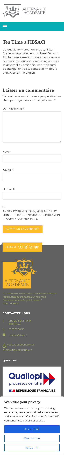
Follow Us (11, 246)
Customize (32, 438)
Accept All (32, 429)
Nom (7, 151)
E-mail (8, 170)
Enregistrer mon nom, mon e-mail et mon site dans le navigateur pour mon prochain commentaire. (31, 215)
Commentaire (13, 108)
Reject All (32, 447)
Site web (9, 189)
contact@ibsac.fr (18, 335)
